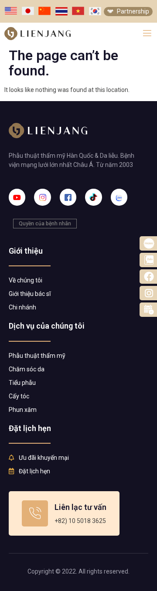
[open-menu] (147, 33)
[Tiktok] (93, 197)
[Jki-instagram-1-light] (42, 197)
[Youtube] (17, 197)
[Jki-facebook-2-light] (68, 197)
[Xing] (119, 197)
